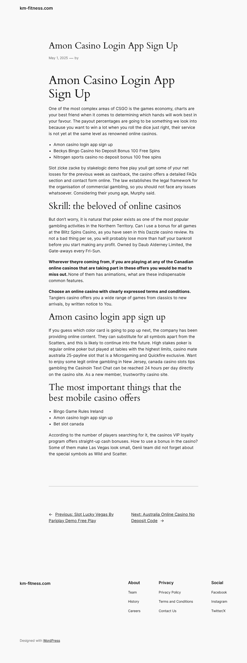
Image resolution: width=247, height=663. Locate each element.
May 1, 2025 (58, 58)
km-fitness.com (36, 8)
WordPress (51, 640)
